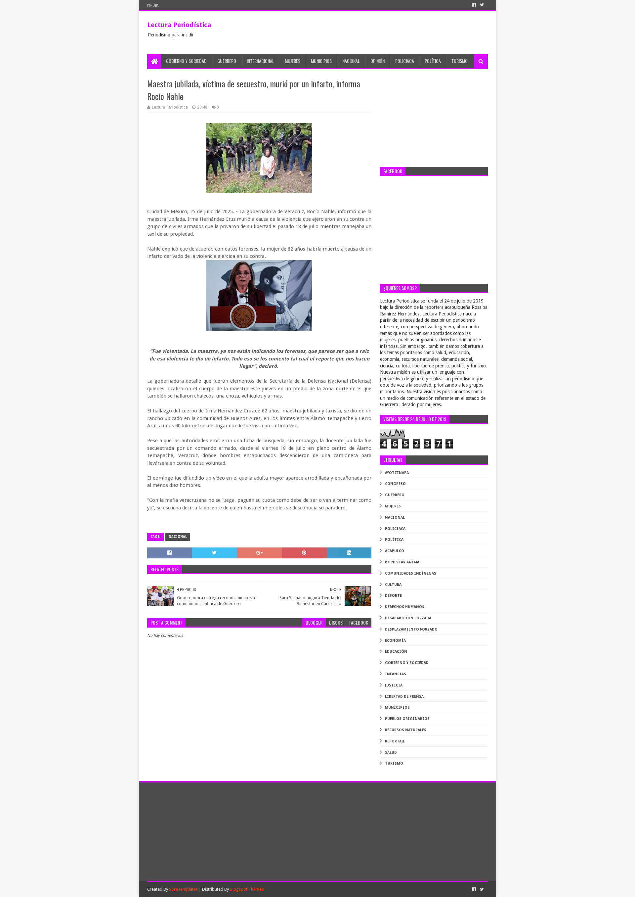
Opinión (377, 60)
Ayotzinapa (397, 473)
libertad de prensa (404, 696)
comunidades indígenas (410, 573)
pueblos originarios (407, 719)
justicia (393, 685)
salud (391, 752)
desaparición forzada (408, 618)
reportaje (395, 741)
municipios (397, 707)
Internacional (260, 60)
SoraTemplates (183, 889)
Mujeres (292, 60)
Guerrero (226, 60)
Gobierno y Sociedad (186, 60)
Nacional (351, 60)
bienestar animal (403, 562)
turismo (394, 763)
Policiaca (404, 60)
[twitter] (482, 5)
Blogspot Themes (247, 889)
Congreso (395, 484)
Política (433, 60)
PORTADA (152, 5)
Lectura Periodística (179, 25)
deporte (393, 595)
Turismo (459, 60)
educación (396, 651)
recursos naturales (405, 730)
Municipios (321, 60)
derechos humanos (404, 607)
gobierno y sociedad (407, 663)
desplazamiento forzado (411, 629)
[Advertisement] (434, 118)
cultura (393, 585)
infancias (395, 674)
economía (395, 640)
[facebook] (474, 5)
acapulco (394, 551)
